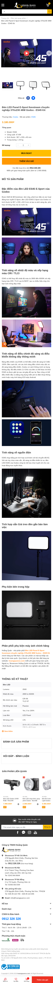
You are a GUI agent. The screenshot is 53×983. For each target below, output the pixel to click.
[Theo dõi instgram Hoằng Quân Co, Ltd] (29, 832)
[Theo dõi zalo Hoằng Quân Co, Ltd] (24, 832)
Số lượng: (6, 145)
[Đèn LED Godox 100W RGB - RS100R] (12, 784)
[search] (49, 11)
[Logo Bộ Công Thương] (10, 967)
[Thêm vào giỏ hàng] (18, 804)
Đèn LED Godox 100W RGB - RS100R (10, 800)
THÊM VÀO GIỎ (26, 161)
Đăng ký (47, 827)
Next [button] (49, 53)
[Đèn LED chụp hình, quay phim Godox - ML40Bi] (31, 784)
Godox (16, 117)
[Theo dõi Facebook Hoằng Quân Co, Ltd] (18, 832)
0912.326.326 (35, 168)
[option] (26, 53)
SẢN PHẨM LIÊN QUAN (14, 771)
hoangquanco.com (17, 661)
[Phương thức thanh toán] (13, 939)
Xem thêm (8, 731)
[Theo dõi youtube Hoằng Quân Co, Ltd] (35, 832)
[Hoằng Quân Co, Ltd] (27, 5)
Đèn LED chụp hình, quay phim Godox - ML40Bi (31, 800)
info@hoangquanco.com (20, 898)
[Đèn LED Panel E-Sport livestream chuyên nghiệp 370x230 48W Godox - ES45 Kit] (26, 53)
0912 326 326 (11, 919)
